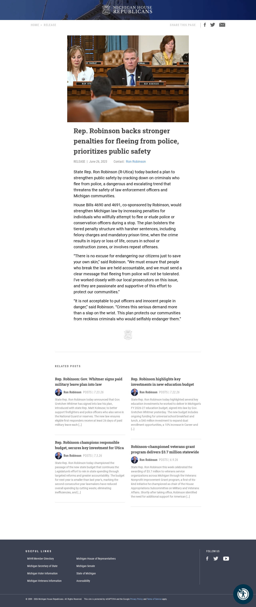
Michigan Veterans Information (44, 580)
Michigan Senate (85, 566)
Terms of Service (154, 599)
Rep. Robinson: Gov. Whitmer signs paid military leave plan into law (88, 382)
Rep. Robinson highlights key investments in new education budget (162, 382)
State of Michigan (86, 573)
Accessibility (83, 580)
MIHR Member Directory (40, 558)
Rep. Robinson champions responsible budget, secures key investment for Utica (89, 445)
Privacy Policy (136, 599)
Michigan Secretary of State (42, 566)
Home (35, 25)
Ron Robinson (136, 161)
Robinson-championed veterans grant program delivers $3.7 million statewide (165, 449)
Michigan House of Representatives (96, 558)
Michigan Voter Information (42, 573)
